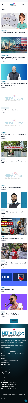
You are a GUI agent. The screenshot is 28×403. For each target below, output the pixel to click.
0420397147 (8, 367)
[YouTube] (9, 372)
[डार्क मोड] (23, 4)
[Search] (25, 4)
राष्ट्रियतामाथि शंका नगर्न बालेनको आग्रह (10, 314)
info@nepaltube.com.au (11, 369)
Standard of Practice (10, 397)
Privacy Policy (3, 399)
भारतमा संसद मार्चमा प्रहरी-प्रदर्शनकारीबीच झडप (12, 110)
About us (3, 397)
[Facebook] (2, 372)
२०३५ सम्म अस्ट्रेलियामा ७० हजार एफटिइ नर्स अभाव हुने (13, 33)
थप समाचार (14, 321)
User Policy (23, 397)
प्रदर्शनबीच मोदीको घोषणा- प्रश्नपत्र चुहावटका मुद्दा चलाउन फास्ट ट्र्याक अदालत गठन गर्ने (14, 84)
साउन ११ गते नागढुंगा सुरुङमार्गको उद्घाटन (11, 187)
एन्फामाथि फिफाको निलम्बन (7, 290)
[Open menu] (2, 4)
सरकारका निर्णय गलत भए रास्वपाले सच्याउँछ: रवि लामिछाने (12, 213)
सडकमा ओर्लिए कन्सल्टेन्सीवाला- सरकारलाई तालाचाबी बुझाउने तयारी (13, 264)
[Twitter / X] (6, 372)
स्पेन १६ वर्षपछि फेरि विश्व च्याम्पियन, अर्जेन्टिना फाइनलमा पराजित (14, 135)
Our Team (17, 397)
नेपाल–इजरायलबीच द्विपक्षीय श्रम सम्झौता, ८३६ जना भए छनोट (13, 162)
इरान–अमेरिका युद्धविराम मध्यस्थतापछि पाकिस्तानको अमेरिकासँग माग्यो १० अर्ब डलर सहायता (13, 58)
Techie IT (9, 401)
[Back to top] (25, 400)
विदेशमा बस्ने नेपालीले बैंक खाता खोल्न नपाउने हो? (12, 239)
